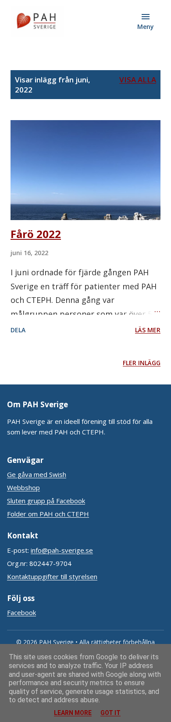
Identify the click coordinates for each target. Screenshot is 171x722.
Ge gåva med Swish (36, 474)
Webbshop (23, 487)
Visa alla (137, 80)
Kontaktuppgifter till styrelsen (52, 576)
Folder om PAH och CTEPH (48, 513)
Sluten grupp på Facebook (46, 500)
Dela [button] (18, 330)
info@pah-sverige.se (62, 550)
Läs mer (147, 330)
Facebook (21, 612)
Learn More (73, 712)
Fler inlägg (141, 363)
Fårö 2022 (36, 234)
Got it (110, 712)
